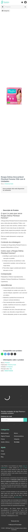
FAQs (2, 451)
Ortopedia (16, 439)
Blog (2, 456)
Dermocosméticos (19, 436)
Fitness (3, 439)
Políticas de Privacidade (15, 524)
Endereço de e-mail (6, 416)
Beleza (16, 433)
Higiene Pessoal (5, 436)
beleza (25, 467)
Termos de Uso (15, 521)
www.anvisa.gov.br (18, 497)
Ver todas (16, 442)
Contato (3, 454)
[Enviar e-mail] (25, 420)
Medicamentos (5, 433)
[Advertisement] (14, 201)
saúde (20, 467)
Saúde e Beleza (5, 442)
